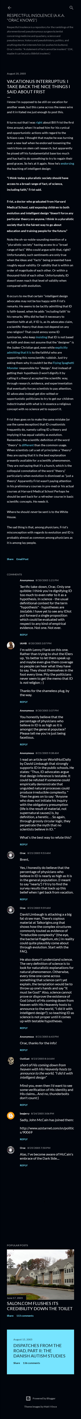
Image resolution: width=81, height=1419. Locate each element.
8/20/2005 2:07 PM (40, 643)
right (39, 122)
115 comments (24, 1315)
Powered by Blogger (44, 1398)
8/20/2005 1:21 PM (47, 580)
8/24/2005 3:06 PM (42, 1113)
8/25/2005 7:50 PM (38, 1147)
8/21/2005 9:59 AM (39, 907)
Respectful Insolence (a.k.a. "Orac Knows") (36, 17)
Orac (23, 853)
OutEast (25, 1058)
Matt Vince (50, 1406)
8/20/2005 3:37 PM (47, 710)
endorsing (67, 163)
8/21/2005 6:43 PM (47, 1036)
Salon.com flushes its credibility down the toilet (40, 1306)
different (28, 445)
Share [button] (10, 559)
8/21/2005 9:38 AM (47, 753)
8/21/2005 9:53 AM (39, 853)
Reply (24, 634)
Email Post (22, 559)
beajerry (24, 1113)
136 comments (31, 1363)
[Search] (71, 7)
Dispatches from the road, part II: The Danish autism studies (39, 1350)
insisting (41, 337)
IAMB (23, 643)
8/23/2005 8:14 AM (42, 1058)
